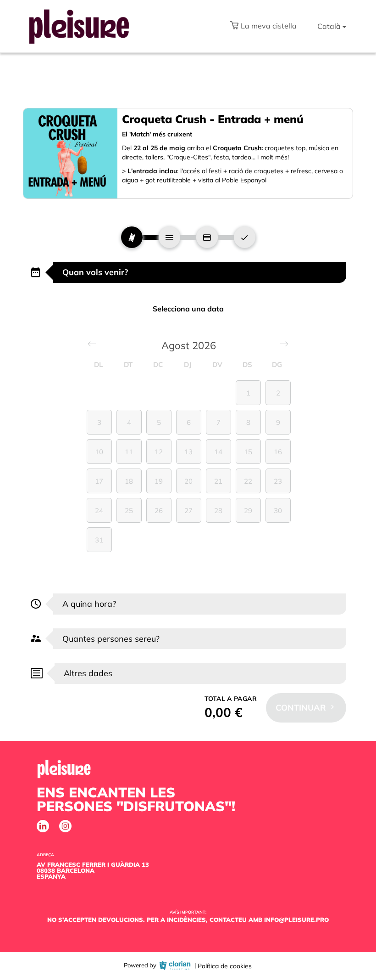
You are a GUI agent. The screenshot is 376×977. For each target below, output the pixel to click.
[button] (263, 26)
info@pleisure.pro (296, 919)
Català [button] (329, 26)
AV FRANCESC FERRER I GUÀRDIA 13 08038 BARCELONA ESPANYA (93, 870)
